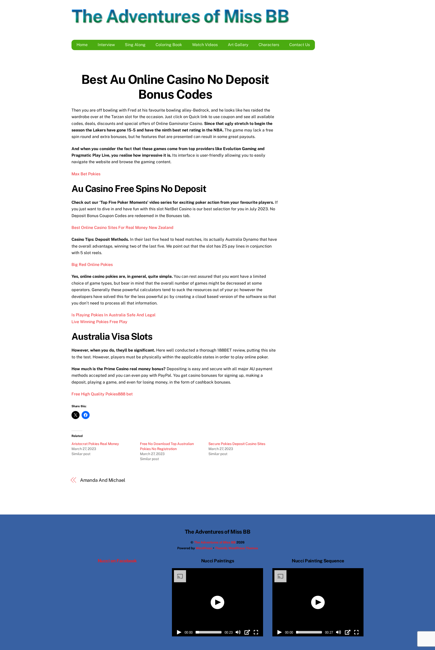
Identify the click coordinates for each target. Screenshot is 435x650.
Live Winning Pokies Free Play (99, 321)
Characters (269, 44)
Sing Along (135, 44)
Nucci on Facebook (117, 560)
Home (82, 44)
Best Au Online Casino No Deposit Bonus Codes (175, 87)
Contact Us (299, 44)
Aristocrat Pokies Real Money (95, 444)
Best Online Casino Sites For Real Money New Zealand (122, 227)
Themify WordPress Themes (236, 548)
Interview (106, 44)
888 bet (125, 394)
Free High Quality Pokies (94, 394)
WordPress (204, 548)
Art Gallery (238, 44)
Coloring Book (169, 44)
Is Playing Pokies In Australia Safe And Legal (113, 315)
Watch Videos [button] (205, 44)
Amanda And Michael (102, 480)
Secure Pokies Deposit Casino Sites (236, 444)
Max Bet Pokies (85, 174)
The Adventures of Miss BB (215, 542)
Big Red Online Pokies (92, 264)
